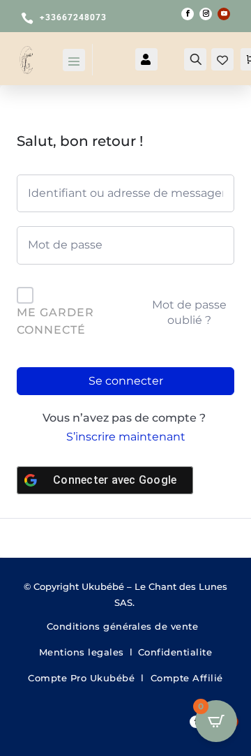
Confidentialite (175, 652)
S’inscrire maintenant (125, 436)
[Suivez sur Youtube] (224, 14)
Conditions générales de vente (126, 626)
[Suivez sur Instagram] (205, 14)
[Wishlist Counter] (222, 60)
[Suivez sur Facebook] (187, 14)
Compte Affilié (187, 677)
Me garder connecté (55, 321)
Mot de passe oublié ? (189, 312)
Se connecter (126, 380)
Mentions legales (81, 652)
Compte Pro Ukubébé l (89, 677)
